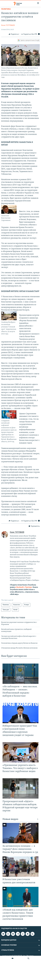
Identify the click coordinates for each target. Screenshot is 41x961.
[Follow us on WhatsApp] (23, 934)
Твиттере (28, 587)
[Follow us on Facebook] (13, 934)
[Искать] (28, 958)
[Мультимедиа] (12, 958)
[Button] (14, 34)
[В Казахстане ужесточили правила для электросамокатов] (20, 866)
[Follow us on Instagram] (8, 934)
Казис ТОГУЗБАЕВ (8, 25)
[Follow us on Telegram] (18, 934)
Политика (6, 9)
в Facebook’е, (20, 587)
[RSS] (32, 934)
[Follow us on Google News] (28, 934)
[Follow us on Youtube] (3, 934)
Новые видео (10, 819)
